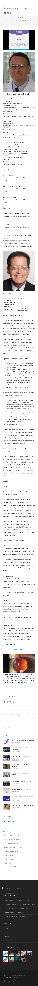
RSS (6, 940)
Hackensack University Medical (13, 847)
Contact (7, 932)
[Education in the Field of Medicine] (17, 10)
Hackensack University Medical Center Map (17, 900)
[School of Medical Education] (23, 959)
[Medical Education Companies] (17, 959)
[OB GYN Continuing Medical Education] (23, 953)
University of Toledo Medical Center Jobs (22, 798)
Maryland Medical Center (11, 851)
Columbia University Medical (12, 836)
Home (8, 20)
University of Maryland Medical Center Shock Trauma (20, 904)
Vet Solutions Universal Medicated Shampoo (21, 765)
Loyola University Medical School (21, 789)
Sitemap (7, 936)
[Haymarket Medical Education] (11, 953)
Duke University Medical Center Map (15, 916)
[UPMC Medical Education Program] (29, 953)
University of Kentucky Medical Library (23, 805)
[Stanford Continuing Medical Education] (11, 959)
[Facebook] (4, 701)
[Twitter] (9, 701)
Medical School (8, 859)
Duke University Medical (11, 844)
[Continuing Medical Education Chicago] (5, 959)
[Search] (33, 727)
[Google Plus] (13, 701)
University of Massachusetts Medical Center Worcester (22, 749)
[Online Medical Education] (5, 953)
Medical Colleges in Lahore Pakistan (15, 912)
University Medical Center (11, 867)
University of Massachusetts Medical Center (22, 774)
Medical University (9, 863)
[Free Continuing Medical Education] (17, 953)
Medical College (8, 855)
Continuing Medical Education (21, 20)
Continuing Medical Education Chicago (23, 740)
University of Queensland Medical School (16, 908)
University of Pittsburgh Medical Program (21, 757)
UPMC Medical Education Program (21, 781)
